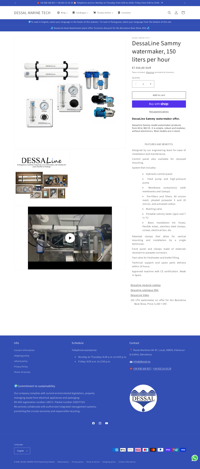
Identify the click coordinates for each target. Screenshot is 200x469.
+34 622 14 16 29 (162, 368)
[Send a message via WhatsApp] (194, 458)
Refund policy (63, 462)
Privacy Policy (21, 366)
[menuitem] (62, 12)
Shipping (150, 72)
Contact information (24, 350)
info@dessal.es (141, 361)
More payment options (159, 111)
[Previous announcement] (15, 3)
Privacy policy (77, 462)
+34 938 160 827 (142, 368)
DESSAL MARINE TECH (29, 462)
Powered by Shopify (47, 462)
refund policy (21, 361)
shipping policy (21, 355)
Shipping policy (109, 462)
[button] (169, 12)
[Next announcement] (184, 3)
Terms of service (22, 372)
